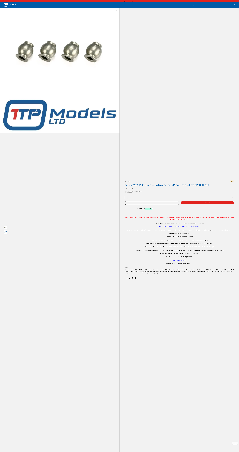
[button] (232, 197)
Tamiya (128, 181)
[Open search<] (231, 4)
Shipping (131, 191)
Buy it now (207, 202)
